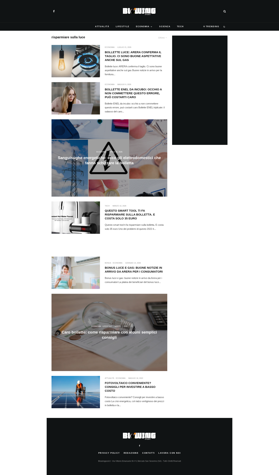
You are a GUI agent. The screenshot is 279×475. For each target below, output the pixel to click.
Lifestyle (122, 26)
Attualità (102, 26)
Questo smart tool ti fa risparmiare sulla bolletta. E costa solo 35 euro (130, 214)
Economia (143, 26)
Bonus (108, 263)
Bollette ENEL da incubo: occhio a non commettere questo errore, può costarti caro (133, 93)
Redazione (131, 453)
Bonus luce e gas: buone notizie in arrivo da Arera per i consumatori (134, 269)
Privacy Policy (109, 453)
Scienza (164, 26)
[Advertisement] (109, 247)
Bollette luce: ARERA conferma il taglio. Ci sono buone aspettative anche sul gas (133, 56)
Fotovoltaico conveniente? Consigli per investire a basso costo (130, 386)
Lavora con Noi (169, 453)
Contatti (148, 453)
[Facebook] (54, 11)
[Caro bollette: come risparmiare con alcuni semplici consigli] (109, 332)
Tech (180, 26)
